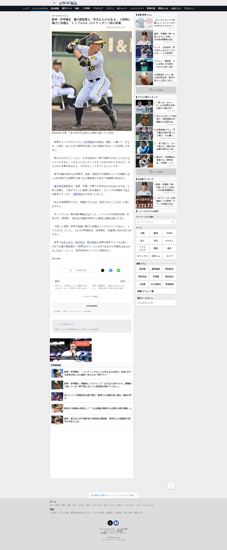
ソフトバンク (142, 248)
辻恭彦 (142, 284)
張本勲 (142, 269)
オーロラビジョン (76, 311)
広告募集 (103, 533)
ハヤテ (138, 505)
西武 (156, 248)
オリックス (142, 256)
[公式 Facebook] (116, 523)
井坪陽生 (89, 142)
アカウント (189, 8)
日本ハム (156, 256)
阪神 (65, 311)
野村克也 (142, 276)
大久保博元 (156, 284)
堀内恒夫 (169, 276)
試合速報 (55, 8)
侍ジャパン (122, 8)
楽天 (169, 248)
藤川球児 (59, 186)
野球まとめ (163, 8)
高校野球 (109, 512)
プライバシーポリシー (118, 533)
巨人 (127, 190)
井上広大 (68, 242)
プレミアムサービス (107, 529)
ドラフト (110, 8)
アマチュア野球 (98, 512)
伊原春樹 (169, 284)
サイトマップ (109, 531)
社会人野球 (128, 512)
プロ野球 (86, 8)
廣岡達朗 (156, 269)
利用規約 (119, 531)
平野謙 (156, 276)
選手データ (67, 8)
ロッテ (169, 256)
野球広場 (151, 8)
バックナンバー (137, 8)
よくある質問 (122, 529)
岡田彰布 (169, 269)
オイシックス (148, 505)
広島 (142, 233)
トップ (26, 8)
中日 (156, 240)
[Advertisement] (92, 451)
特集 (77, 8)
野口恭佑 (92, 242)
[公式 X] (110, 523)
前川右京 (80, 242)
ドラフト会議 (64, 512)
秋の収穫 (87, 311)
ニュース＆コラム (40, 8)
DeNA (169, 233)
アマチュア (98, 8)
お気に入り (176, 8)
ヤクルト (169, 240)
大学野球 (118, 512)
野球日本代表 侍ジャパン (80, 512)
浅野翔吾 (77, 194)
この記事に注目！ (81, 270)
